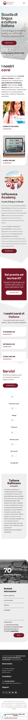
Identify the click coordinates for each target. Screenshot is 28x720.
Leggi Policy (14, 631)
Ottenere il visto (14, 404)
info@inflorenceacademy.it (13, 683)
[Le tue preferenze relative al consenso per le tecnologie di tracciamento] (2, 717)
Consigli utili (14, 463)
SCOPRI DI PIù (7, 334)
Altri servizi (14, 451)
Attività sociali (14, 439)
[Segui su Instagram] (8, 49)
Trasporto (14, 427)
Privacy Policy (18, 707)
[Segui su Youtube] (16, 692)
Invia (18, 635)
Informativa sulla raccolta (9, 718)
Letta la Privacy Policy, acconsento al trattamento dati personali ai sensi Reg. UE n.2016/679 (13, 628)
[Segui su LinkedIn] (11, 49)
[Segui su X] (5, 49)
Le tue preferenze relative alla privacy (15, 714)
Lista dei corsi (13, 292)
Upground (11, 707)
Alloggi (14, 415)
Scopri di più (9, 251)
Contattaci (9, 43)
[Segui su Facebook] (2, 49)
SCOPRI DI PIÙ (7, 129)
